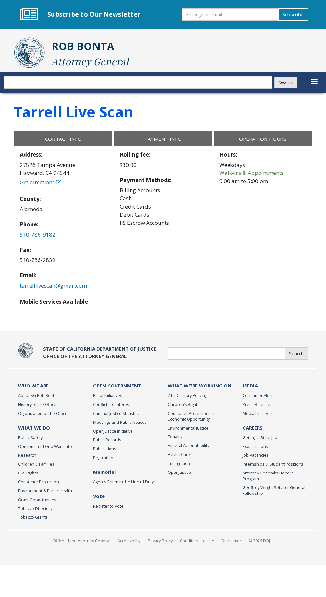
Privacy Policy (160, 541)
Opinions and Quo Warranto (45, 446)
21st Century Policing (187, 395)
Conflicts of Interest (112, 404)
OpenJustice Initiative (113, 431)
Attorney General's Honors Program (268, 475)
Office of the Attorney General (81, 541)
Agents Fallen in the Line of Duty (123, 482)
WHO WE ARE (33, 385)
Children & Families (36, 464)
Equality (175, 436)
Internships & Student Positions (273, 464)
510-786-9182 (37, 234)
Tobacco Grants (33, 517)
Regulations (104, 457)
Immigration (179, 463)
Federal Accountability (188, 445)
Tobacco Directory (35, 508)
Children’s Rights (184, 404)
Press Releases (258, 404)
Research (27, 455)
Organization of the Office (42, 413)
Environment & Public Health (45, 491)
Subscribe (293, 14)
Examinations (255, 446)
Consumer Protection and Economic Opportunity (192, 416)
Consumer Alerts (259, 395)
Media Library (255, 413)
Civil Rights (28, 473)
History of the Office (37, 404)
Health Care (179, 454)
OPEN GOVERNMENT (117, 385)
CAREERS (253, 427)
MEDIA (250, 385)
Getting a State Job (260, 437)
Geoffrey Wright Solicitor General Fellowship (274, 490)
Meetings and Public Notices (120, 422)
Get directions (38, 182)
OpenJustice (179, 472)
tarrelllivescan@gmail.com (53, 285)
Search (286, 82)
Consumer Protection (38, 482)
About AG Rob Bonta (37, 395)
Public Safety (30, 437)
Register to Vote (108, 506)
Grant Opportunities (37, 499)
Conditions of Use (197, 541)
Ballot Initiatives (107, 395)
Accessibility (128, 541)
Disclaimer (231, 541)
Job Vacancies (256, 455)
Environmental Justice (188, 428)
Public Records (107, 440)
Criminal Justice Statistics (116, 413)
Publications (104, 448)
